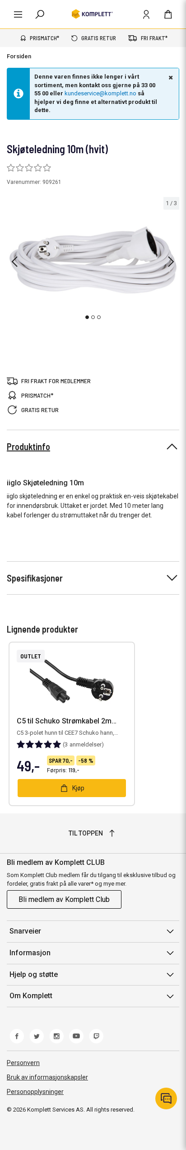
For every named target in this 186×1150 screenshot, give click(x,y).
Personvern (23, 1062)
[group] (93, 260)
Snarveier (25, 931)
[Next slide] (171, 261)
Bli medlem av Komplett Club (64, 899)
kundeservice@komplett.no (100, 93)
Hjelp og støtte (33, 974)
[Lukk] (170, 77)
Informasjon (30, 952)
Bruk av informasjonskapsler (47, 1077)
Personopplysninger (35, 1091)
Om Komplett (30, 995)
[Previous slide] (14, 261)
